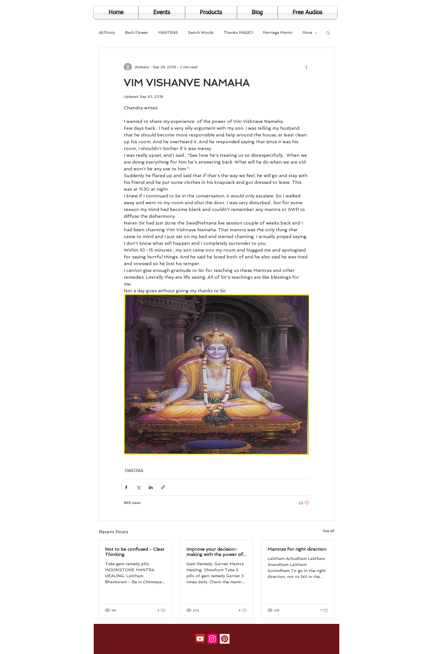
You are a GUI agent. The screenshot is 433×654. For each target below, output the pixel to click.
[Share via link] (163, 487)
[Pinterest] (225, 639)
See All (328, 531)
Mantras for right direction (297, 549)
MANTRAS (168, 32)
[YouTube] (200, 639)
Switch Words (200, 32)
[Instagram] (212, 639)
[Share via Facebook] (126, 487)
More (307, 32)
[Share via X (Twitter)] (138, 487)
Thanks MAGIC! (238, 32)
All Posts (107, 32)
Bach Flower (136, 32)
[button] (328, 33)
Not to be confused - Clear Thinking (135, 551)
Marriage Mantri (277, 32)
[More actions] (306, 67)
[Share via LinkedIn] (150, 487)
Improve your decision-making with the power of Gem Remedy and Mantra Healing (214, 551)
